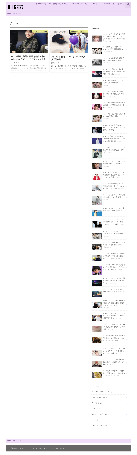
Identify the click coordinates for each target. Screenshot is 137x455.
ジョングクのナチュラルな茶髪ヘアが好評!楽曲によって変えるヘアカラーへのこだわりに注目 (114, 37)
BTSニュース (48, 448)
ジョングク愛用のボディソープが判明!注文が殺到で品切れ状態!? (114, 105)
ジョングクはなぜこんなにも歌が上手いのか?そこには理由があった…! (114, 280)
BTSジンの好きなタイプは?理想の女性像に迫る (113, 209)
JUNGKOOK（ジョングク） (80, 4)
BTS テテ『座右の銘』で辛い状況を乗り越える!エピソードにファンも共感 (113, 175)
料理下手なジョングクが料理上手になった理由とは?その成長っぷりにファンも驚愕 (114, 304)
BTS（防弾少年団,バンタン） (58, 4)
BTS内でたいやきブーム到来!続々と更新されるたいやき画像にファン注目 (114, 373)
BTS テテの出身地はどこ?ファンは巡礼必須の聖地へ (114, 83)
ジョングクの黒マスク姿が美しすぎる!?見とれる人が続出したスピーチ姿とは (114, 71)
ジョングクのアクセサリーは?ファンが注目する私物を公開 (113, 233)
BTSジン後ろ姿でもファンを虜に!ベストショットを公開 (114, 197)
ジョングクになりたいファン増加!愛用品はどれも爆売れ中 (114, 163)
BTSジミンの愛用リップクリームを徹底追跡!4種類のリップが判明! (114, 327)
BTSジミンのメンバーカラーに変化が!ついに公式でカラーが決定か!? (114, 362)
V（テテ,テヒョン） (99, 403)
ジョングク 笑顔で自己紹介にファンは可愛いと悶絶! (114, 116)
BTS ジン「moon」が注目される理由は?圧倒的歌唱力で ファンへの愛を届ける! (114, 138)
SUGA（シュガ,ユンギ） (100, 414)
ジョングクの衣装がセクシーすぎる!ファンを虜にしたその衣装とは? (114, 94)
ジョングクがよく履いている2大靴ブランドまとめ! (113, 290)
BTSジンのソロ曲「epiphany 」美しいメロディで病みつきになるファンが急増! (114, 127)
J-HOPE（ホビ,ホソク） (100, 425)
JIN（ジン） (96, 4)
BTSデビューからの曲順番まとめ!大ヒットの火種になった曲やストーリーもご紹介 (114, 339)
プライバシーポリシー (31, 448)
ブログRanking (41, 4)
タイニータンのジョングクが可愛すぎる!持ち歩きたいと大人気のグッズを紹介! (114, 267)
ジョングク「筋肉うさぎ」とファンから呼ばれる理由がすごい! (114, 245)
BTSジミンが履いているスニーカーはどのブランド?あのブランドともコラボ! (114, 351)
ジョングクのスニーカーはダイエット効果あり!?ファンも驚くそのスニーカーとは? (114, 222)
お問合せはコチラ (15, 448)
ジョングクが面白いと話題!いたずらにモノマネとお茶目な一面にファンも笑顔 (114, 256)
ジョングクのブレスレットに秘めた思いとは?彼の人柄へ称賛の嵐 (114, 150)
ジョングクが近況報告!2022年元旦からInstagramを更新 (113, 60)
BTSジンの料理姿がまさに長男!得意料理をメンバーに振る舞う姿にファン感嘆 (113, 186)
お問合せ (121, 4)
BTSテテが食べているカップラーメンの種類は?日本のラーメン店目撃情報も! (114, 315)
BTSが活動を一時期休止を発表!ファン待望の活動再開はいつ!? (113, 49)
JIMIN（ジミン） (109, 4)
